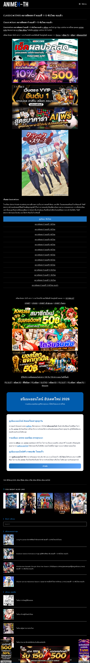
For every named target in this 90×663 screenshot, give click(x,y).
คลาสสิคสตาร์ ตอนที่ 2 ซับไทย (45, 229)
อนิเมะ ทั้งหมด (20, 480)
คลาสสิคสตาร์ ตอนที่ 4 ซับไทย (45, 239)
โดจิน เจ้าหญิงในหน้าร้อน (24, 614)
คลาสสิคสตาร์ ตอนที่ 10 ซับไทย (45, 270)
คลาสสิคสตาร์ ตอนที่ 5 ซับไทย (45, 245)
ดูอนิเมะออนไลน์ (22, 446)
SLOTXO (43, 382)
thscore (45, 385)
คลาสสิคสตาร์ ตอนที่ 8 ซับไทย (45, 260)
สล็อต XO (17, 382)
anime (35, 30)
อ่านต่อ (45, 466)
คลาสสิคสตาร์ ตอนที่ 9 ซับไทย (45, 265)
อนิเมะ (46, 27)
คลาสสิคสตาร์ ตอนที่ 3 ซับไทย (45, 234)
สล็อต (73, 35)
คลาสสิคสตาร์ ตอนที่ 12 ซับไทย (45, 280)
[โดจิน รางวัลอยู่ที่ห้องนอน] (8, 600)
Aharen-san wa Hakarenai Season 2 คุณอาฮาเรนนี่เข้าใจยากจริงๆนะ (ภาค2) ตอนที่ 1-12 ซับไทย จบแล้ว (50, 582)
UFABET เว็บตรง (59, 303)
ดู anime (13, 480)
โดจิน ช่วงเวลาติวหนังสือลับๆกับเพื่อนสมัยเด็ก (31, 642)
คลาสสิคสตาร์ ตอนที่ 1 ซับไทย (45, 224)
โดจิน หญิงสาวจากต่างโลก (25, 628)
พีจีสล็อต (26, 382)
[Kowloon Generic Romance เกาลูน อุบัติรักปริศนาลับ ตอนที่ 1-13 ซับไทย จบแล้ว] (8, 553)
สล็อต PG (65, 35)
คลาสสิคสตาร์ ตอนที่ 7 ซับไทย (45, 255)
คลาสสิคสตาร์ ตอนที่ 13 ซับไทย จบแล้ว (45, 285)
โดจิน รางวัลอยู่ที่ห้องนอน (24, 600)
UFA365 (35, 303)
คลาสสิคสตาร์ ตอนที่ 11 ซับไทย (45, 275)
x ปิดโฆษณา (6, 662)
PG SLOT (8, 382)
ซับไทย (9, 480)
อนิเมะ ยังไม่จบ (37, 480)
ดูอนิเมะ (29, 426)
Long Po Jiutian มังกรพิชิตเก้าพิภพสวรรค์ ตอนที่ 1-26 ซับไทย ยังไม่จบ (39, 540)
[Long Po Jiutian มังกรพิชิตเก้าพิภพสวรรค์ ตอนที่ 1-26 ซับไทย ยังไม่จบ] (8, 539)
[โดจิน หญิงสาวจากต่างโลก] (8, 628)
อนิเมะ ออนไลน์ (45, 480)
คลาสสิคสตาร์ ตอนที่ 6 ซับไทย (45, 250)
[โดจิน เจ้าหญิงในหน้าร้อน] (8, 614)
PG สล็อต (35, 382)
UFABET (27, 303)
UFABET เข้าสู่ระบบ (46, 303)
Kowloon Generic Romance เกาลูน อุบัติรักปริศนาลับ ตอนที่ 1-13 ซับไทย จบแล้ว (42, 554)
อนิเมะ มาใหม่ (28, 480)
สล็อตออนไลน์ (82, 35)
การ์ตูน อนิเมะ (22, 30)
